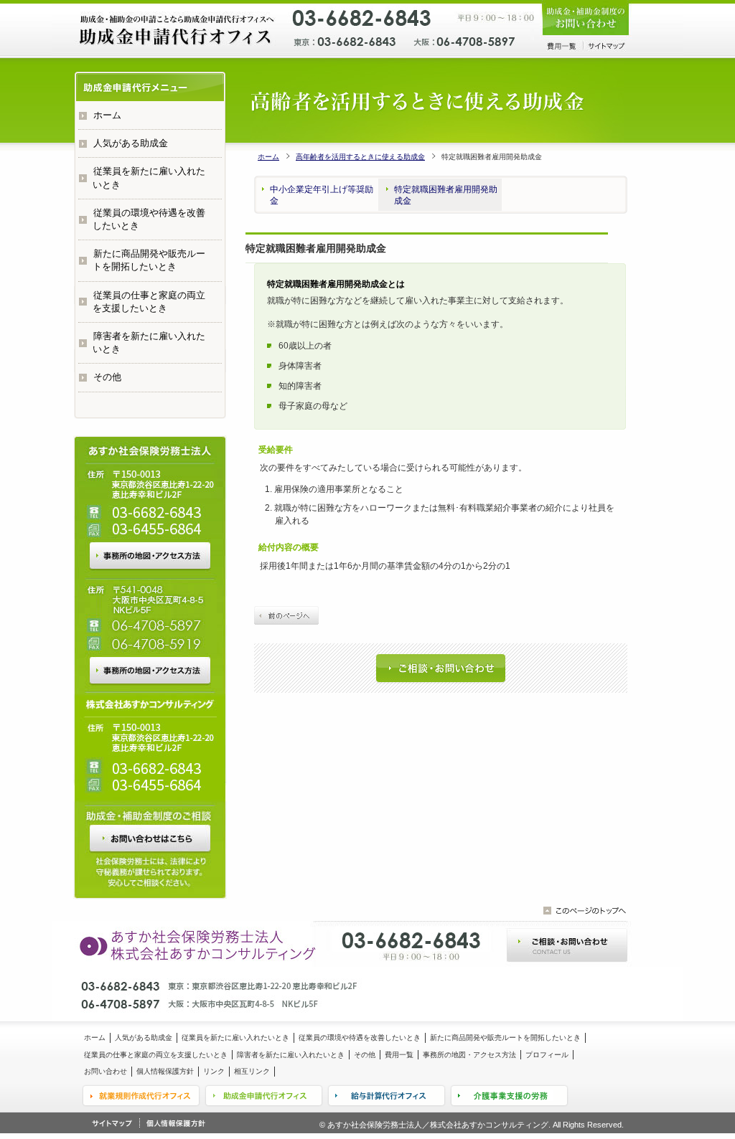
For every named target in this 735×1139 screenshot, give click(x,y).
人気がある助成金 (130, 143)
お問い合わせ (150, 838)
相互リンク (252, 1071)
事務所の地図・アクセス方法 (150, 555)
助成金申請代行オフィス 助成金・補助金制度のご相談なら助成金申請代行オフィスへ (177, 30)
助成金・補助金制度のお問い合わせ (586, 19)
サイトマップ (606, 46)
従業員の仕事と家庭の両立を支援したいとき (149, 301)
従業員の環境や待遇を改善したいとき (149, 219)
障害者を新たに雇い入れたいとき (149, 342)
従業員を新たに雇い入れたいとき (149, 177)
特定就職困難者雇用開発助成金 (445, 195)
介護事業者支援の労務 (510, 1095)
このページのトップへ (584, 910)
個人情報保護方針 (165, 1071)
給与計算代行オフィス (387, 1095)
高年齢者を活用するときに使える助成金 (360, 157)
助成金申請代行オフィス (263, 1095)
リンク (214, 1071)
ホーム (268, 157)
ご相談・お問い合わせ (440, 668)
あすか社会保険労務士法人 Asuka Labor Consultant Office (193, 944)
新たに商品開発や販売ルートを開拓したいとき (149, 260)
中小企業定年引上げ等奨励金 (321, 195)
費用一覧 (561, 46)
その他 (107, 377)
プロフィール (546, 1055)
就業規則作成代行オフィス (140, 1095)
